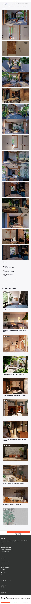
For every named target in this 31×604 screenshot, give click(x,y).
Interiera (6, 262)
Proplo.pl (2, 540)
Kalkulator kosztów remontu (5, 556)
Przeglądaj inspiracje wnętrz (5, 551)
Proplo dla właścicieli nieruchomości (6, 549)
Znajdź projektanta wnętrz (4, 553)
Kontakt (2, 543)
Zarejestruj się (3, 558)
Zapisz (26, 11)
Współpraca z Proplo (4, 574)
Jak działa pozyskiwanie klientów (5, 565)
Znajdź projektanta (6, 4)
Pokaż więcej (5, 283)
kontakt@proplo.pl (3, 592)
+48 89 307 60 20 (3, 593)
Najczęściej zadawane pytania (5, 567)
